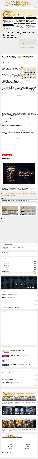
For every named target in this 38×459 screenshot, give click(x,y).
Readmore (15, 403)
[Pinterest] (10, 453)
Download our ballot (28, 80)
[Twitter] (7, 453)
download (6, 30)
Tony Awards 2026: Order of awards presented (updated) (19, 355)
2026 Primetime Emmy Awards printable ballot (17, 350)
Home (2, 30)
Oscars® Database (10, 446)
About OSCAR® (27, 444)
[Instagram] (5, 453)
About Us (10, 448)
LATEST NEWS (4, 347)
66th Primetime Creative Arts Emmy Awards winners (27, 46)
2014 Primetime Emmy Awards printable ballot (26, 47)
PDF (10, 30)
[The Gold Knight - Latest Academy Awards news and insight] (19, 5)
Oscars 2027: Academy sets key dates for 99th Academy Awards (20, 364)
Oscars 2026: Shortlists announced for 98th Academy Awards (16, 427)
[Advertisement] (8, 46)
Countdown (27, 446)
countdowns (7, 248)
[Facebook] (2, 453)
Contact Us (27, 448)
